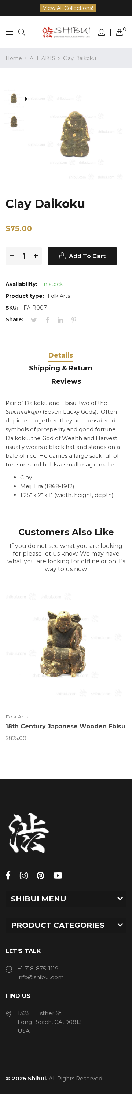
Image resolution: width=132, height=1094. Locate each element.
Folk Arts (17, 716)
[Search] (22, 32)
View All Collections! (68, 8)
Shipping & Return (60, 368)
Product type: (25, 296)
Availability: (21, 284)
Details (60, 355)
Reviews (66, 381)
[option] (17, 99)
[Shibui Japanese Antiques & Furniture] (66, 32)
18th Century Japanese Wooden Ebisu (65, 726)
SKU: (12, 307)
